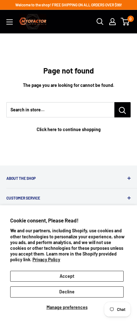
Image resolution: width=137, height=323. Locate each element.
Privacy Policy (46, 259)
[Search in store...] (122, 109)
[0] (125, 21)
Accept (67, 276)
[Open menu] (9, 22)
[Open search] (100, 21)
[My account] (112, 21)
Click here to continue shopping (69, 129)
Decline (67, 291)
